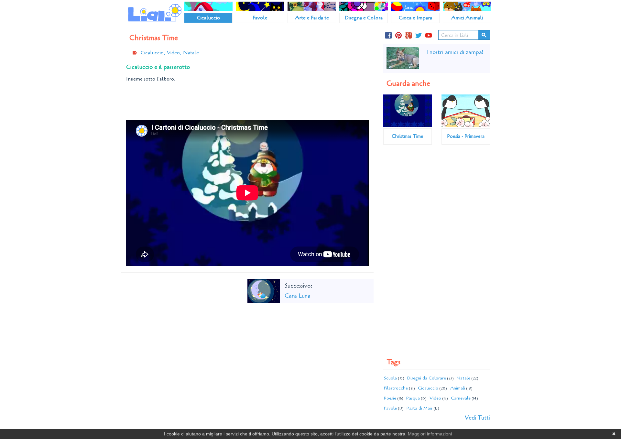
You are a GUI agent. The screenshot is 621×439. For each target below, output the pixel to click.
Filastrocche (396, 388)
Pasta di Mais (419, 408)
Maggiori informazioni (430, 433)
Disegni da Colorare (426, 378)
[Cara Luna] (263, 290)
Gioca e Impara (415, 17)
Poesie (390, 398)
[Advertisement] (247, 101)
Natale (191, 52)
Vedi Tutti (477, 418)
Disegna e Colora (364, 17)
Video (435, 398)
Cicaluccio (208, 17)
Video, (174, 52)
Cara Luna (297, 296)
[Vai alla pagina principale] (154, 13)
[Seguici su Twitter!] (418, 36)
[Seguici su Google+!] (408, 36)
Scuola (390, 378)
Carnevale (461, 398)
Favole (260, 17)
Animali (457, 388)
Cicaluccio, (153, 52)
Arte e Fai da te (312, 17)
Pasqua (413, 398)
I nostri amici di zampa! (455, 52)
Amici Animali (467, 17)
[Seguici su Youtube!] (428, 36)
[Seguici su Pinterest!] (398, 36)
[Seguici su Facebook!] (388, 36)
